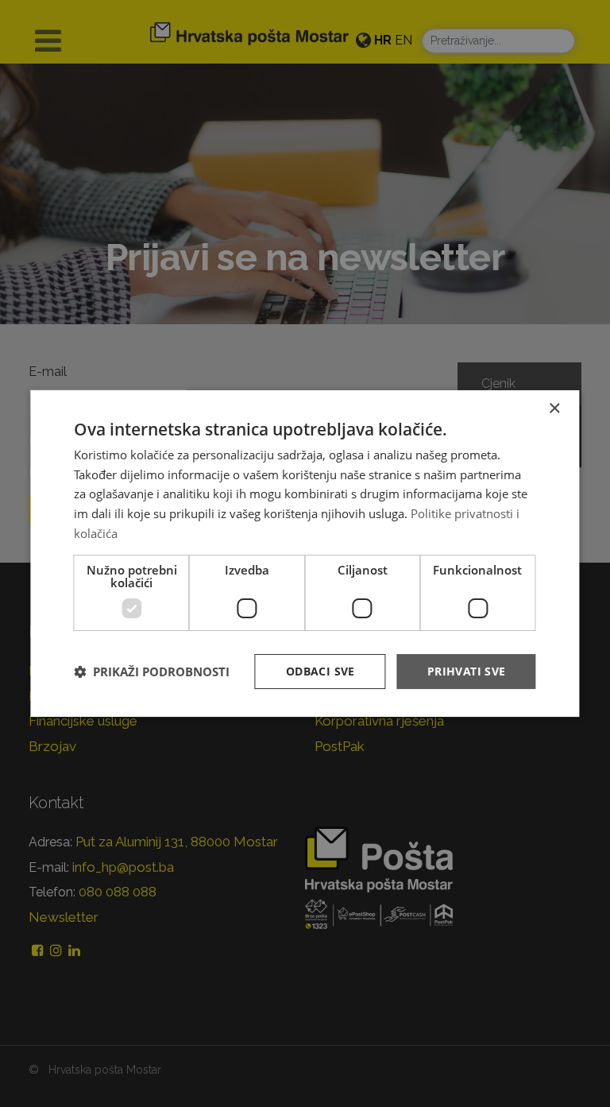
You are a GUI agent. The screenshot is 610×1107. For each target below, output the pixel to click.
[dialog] (304, 554)
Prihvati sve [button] (466, 671)
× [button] (554, 409)
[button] (152, 671)
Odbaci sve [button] (320, 671)
